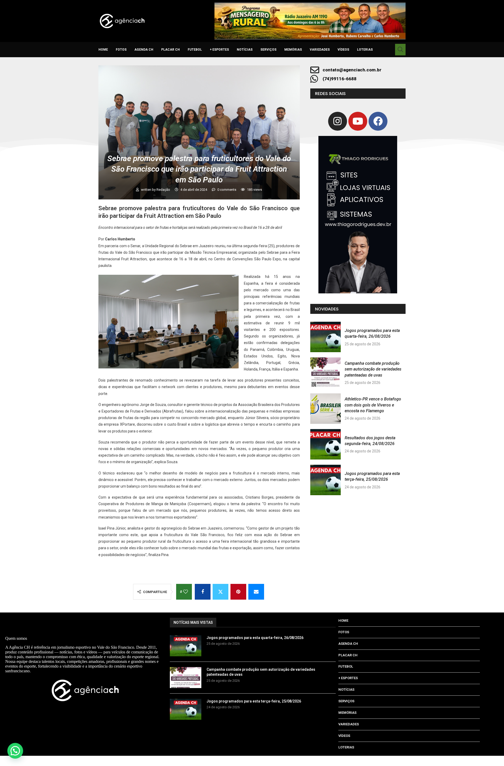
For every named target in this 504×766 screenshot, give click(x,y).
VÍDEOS (343, 49)
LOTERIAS (365, 49)
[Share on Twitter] (220, 592)
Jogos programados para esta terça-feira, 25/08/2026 (254, 701)
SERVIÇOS (268, 49)
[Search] (400, 49)
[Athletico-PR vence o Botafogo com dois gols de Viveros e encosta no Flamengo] (325, 408)
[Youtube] (357, 121)
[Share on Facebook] (203, 592)
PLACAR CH (170, 49)
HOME (103, 49)
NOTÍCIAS (245, 49)
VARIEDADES (320, 49)
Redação (163, 190)
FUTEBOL (195, 49)
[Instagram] (337, 121)
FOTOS (121, 49)
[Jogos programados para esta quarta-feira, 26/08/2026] (325, 337)
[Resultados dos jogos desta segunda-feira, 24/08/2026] (325, 444)
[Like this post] (185, 592)
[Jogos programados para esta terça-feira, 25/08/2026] (325, 480)
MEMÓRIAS (293, 49)
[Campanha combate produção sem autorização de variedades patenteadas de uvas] (325, 372)
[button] (15, 751)
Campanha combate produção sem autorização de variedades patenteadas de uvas (373, 369)
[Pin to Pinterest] (238, 592)
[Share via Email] (256, 592)
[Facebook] (378, 121)
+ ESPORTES (219, 49)
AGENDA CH (143, 49)
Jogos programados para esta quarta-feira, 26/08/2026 (255, 638)
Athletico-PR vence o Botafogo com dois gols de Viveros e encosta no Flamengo (373, 405)
